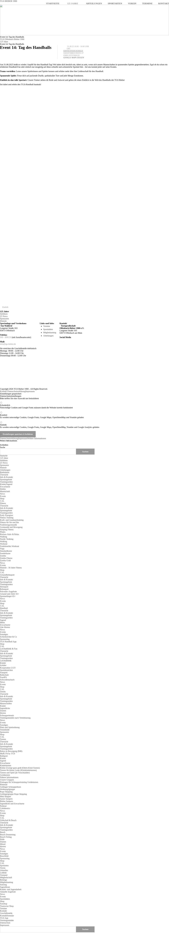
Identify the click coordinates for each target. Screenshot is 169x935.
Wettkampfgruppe (7, 789)
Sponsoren (4, 318)
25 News (4, 316)
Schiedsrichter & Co (8, 637)
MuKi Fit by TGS (7, 753)
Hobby (3, 489)
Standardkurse (6, 551)
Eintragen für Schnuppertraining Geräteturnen (19, 782)
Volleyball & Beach (8, 820)
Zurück (5, 307)
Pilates (2, 532)
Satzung (3, 884)
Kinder (3, 663)
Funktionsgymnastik (8, 525)
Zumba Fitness (6, 558)
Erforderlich (36, 406)
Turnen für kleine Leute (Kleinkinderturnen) (18, 770)
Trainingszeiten (6, 482)
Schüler (3, 665)
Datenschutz (5, 923)
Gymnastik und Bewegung (11, 527)
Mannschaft (5, 491)
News (2, 494)
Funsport (3, 672)
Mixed (2, 844)
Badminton (4, 472)
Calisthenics (5, 808)
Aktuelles (4, 870)
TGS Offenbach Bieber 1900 (12, 39)
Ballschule (4, 675)
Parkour (3, 806)
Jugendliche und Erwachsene (12, 803)
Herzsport (4, 587)
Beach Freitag (6, 837)
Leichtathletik (5, 660)
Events (3, 496)
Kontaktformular (7, 915)
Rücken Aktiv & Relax (9, 534)
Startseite (4, 456)
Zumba (3, 556)
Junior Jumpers (6, 799)
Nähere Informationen (9, 777)
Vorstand (3, 875)
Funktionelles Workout (9, 546)
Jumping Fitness (6, 529)
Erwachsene (5, 487)
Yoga (2, 548)
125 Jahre (4, 42)
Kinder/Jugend (6, 484)
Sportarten (4, 865)
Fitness (3, 503)
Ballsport (4, 756)
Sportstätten (48, 329)
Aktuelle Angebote (8, 892)
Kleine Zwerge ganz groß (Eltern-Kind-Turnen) (20, 768)
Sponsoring (5, 639)
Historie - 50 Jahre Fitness (11, 568)
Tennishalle (5, 730)
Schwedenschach (7, 680)
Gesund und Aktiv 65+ (9, 594)
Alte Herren (5, 627)
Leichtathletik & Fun (8, 649)
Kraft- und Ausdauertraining (12, 520)
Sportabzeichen (6, 670)
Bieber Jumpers (6, 801)
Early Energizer (6, 515)
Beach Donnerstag (7, 834)
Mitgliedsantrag (49, 332)
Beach (2, 832)
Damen (3, 711)
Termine (46, 326)
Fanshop (3, 904)
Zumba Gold (5, 560)
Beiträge (3, 880)
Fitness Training (6, 517)
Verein (2, 868)
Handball (4, 608)
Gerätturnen (5, 775)
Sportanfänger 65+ (8, 596)
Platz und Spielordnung (10, 727)
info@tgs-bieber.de (8, 344)
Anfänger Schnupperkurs (10, 787)
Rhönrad (3, 784)
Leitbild (3, 873)
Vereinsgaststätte (7, 920)
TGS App (4, 918)
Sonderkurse (5, 553)
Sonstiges (4, 634)
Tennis (3, 691)
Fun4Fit (3, 677)
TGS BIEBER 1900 (8, 1)
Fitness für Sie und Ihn (9, 522)
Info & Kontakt (6, 477)
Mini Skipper (5, 796)
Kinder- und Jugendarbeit (10, 889)
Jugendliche (5, 708)
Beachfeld (4, 856)
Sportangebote (6, 479)
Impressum (30, 391)
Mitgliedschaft (6, 877)
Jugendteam (5, 887)
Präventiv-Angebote (8, 591)
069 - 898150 (5, 337)
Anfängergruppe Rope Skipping (13, 794)
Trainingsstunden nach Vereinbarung (15, 718)
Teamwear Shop (7, 906)
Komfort (42, 416)
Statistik (49, 426)
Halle (2, 839)
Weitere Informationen (36, 438)
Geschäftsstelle (6, 913)
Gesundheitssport (7, 575)
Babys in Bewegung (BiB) (11, 751)
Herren (3, 713)
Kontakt (3, 391)
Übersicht (4, 475)
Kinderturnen (5, 765)
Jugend (3, 620)
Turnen (3, 739)
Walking (3, 537)
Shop (2, 498)
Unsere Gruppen (7, 780)
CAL (2, 501)
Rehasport (4, 589)
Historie (3, 321)
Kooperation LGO (7, 668)
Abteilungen (48, 336)
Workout (3, 544)
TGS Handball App (8, 641)
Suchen (85, 929)
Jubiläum (4, 314)
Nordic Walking (6, 539)
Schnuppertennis (7, 715)
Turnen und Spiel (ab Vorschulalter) (15, 772)
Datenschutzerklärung (16, 391)
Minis (2, 622)
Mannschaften (6, 703)
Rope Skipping (6, 792)
